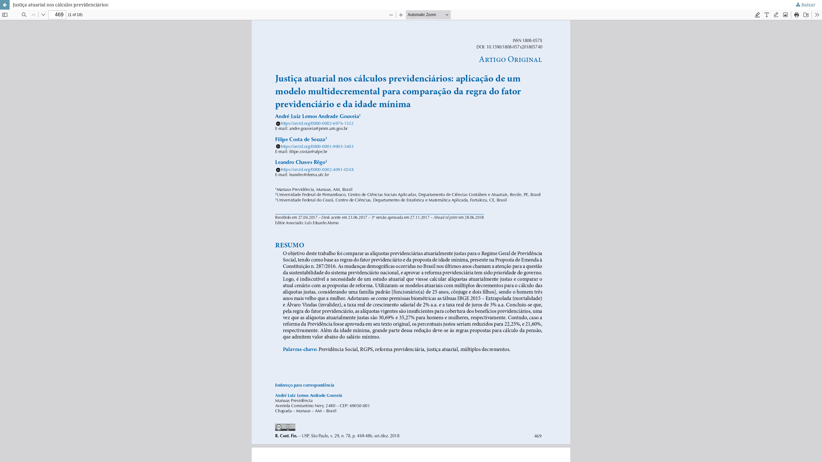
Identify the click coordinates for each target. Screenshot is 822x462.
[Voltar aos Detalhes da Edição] (5, 5)
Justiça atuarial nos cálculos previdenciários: (61, 5)
